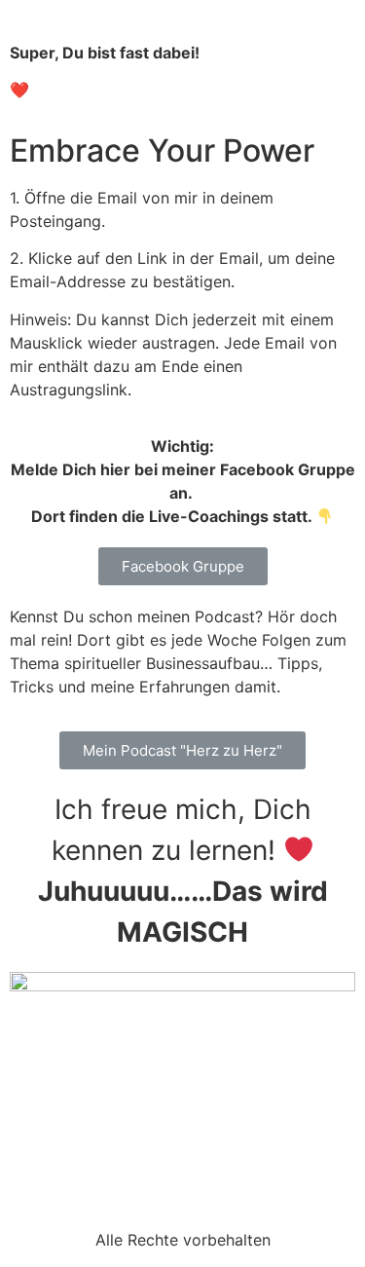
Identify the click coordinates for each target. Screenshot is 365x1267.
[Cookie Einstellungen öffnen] (35, 1241)
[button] (183, 566)
